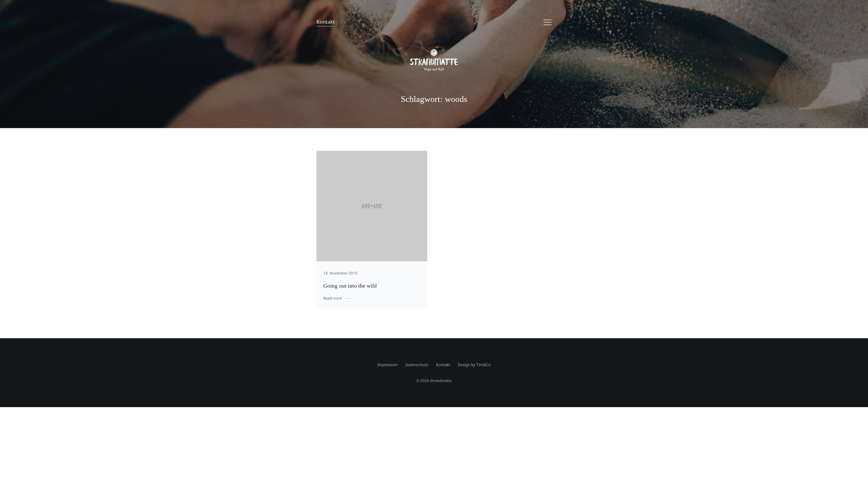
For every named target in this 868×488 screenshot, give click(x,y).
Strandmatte (441, 380)
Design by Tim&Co (474, 364)
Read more (332, 298)
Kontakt (325, 22)
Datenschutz (417, 364)
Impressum (387, 364)
